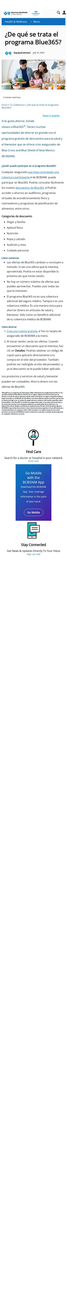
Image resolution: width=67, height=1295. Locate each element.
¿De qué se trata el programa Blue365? (30, 106)
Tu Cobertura (17, 104)
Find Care (33, 461)
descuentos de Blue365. (30, 188)
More (36, 21)
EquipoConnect (22, 52)
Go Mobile (33, 512)
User (64, 12)
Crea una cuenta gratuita (22, 331)
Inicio (4, 104)
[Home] (22, 13)
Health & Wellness (16, 21)
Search (58, 12)
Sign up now (33, 554)
